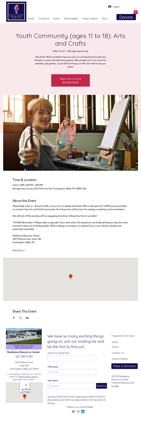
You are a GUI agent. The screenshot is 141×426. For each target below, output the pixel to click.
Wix (116, 386)
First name (53, 367)
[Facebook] (73, 411)
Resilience (13, 352)
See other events (70, 82)
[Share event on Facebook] (14, 318)
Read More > (19, 250)
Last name (53, 380)
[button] (135, 11)
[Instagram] (78, 411)
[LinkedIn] (82, 411)
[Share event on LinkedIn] (27, 318)
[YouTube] (87, 411)
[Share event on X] (20, 318)
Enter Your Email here (58, 353)
